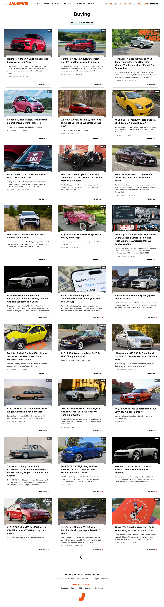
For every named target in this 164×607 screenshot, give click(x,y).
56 (104, 381)
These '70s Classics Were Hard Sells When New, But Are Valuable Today (134, 529)
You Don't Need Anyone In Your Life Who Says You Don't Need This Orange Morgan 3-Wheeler (82, 177)
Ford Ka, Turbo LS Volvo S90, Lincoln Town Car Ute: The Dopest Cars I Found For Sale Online (27, 356)
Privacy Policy (92, 575)
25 (50, 92)
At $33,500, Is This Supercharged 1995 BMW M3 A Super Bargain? (136, 410)
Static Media (68, 579)
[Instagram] (130, 3)
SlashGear (99, 588)
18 (158, 267)
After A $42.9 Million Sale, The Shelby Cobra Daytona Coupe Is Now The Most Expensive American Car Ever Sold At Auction (135, 239)
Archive (78, 575)
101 (50, 381)
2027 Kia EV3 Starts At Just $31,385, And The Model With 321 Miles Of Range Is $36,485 (81, 411)
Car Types (80, 3)
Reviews (56, 3)
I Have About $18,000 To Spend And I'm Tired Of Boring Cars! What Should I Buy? (136, 356)
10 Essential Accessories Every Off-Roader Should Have (26, 236)
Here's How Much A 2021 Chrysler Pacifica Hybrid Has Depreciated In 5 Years (80, 530)
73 (158, 381)
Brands (68, 3)
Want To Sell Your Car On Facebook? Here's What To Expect (27, 176)
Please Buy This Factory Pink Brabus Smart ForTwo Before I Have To (27, 121)
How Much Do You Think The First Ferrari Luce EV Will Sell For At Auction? (133, 469)
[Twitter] (120, 3)
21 (50, 438)
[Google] (134, 3)
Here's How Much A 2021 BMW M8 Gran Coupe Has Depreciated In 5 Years (133, 177)
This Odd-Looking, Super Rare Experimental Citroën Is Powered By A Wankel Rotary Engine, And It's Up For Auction (27, 471)
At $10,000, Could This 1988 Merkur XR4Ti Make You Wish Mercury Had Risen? (26, 530)
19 (50, 206)
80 (104, 206)
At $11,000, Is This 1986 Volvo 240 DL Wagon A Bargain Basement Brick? (27, 410)
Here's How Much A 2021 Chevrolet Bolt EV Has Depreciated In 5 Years (80, 60)
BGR (80, 588)
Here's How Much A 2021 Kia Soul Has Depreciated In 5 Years (27, 60)
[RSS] (139, 3)
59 (158, 92)
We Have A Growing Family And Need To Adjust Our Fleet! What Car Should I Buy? (82, 122)
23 (158, 206)
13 (104, 438)
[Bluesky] (111, 3)
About (68, 575)
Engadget (65, 588)
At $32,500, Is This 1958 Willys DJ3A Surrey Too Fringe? (81, 236)
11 (104, 499)
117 (50, 499)
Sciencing (88, 588)
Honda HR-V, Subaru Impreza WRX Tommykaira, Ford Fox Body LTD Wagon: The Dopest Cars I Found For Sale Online (134, 64)
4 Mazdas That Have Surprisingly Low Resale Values (135, 297)
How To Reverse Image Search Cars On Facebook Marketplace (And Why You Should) (81, 298)
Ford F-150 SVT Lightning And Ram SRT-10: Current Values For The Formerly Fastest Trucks (79, 469)
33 (50, 146)
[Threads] (125, 3)
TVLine (74, 588)
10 (158, 31)
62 (50, 267)
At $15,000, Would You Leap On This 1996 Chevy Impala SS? (80, 355)
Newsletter (152, 3)
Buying (91, 3)
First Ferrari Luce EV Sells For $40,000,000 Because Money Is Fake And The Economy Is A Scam (27, 298)
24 (158, 499)
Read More (43, 84)
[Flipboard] (115, 3)
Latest (37, 3)
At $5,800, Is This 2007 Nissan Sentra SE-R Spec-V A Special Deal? (135, 121)
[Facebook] (106, 3)
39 (104, 146)
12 (158, 146)
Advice (73, 23)
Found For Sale (87, 23)
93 (104, 325)
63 (158, 438)
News (46, 3)
